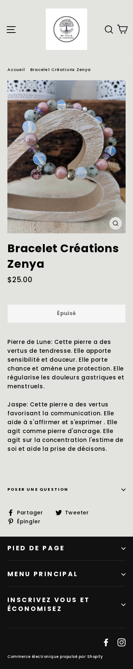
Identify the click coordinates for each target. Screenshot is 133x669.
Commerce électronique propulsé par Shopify (55, 656)
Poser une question (38, 489)
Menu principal (42, 574)
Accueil (16, 69)
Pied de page (36, 548)
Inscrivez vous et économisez (48, 604)
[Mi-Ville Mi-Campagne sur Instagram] (121, 642)
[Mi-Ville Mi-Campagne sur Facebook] (106, 642)
